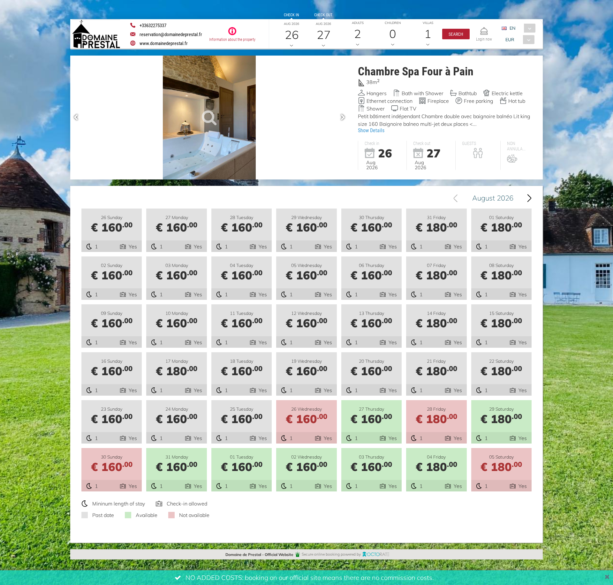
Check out (323, 15)
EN (512, 28)
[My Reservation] (484, 28)
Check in (291, 15)
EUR (509, 39)
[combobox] (521, 28)
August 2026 (492, 197)
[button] (456, 34)
